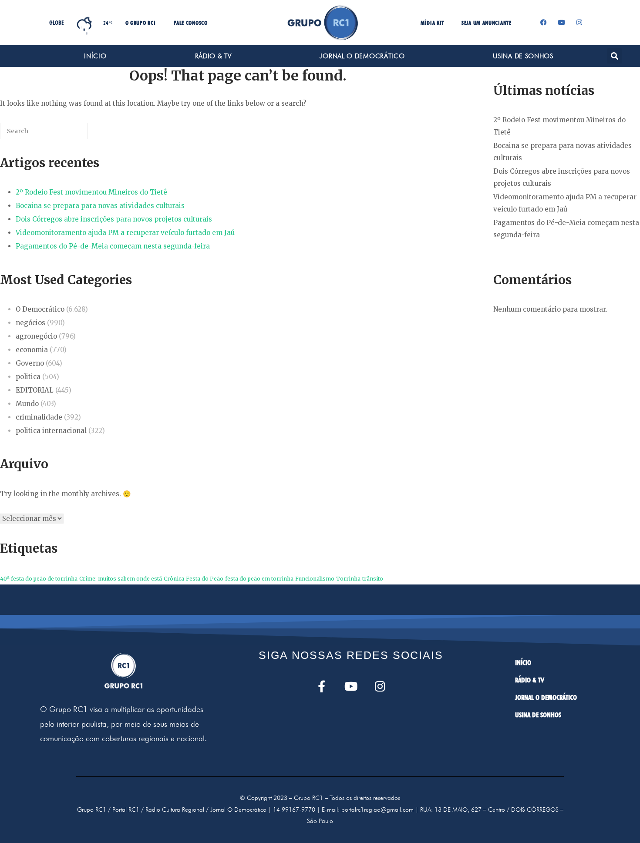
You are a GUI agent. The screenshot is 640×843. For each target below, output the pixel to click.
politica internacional (51, 431)
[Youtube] (561, 22)
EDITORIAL (35, 390)
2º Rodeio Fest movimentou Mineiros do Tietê (91, 192)
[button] (614, 56)
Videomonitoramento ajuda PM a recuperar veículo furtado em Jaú (125, 232)
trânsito (372, 578)
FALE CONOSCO (190, 22)
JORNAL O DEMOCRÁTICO (362, 56)
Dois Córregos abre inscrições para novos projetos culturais (114, 219)
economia (32, 350)
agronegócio (36, 336)
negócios (30, 323)
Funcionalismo (314, 578)
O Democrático (40, 309)
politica (28, 377)
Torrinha (348, 578)
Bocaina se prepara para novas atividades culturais (100, 206)
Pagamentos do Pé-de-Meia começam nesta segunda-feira (113, 246)
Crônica (174, 578)
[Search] (68, 134)
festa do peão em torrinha (259, 578)
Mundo (27, 404)
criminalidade (39, 417)
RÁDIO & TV (213, 56)
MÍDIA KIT (432, 22)
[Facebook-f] (321, 686)
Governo (30, 363)
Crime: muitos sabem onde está (120, 578)
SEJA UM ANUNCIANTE (486, 22)
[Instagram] (579, 22)
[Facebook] (543, 22)
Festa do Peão (204, 578)
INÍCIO (95, 56)
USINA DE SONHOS (523, 56)
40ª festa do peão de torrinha (38, 578)
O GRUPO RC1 (141, 22)
